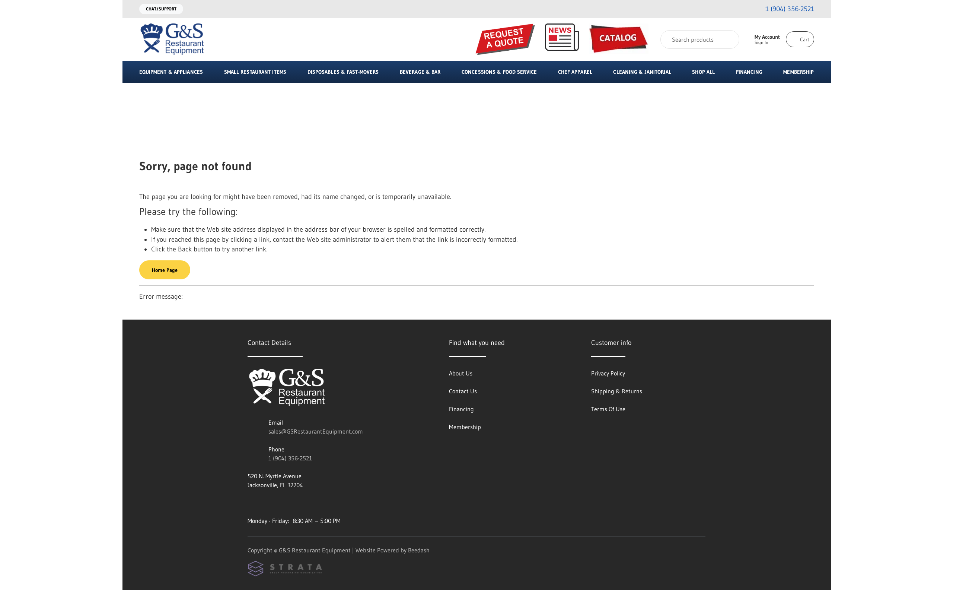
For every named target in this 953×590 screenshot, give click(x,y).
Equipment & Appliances (171, 72)
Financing (749, 72)
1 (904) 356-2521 (290, 458)
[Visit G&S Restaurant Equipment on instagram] (251, 503)
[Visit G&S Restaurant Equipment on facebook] (266, 503)
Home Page (165, 270)
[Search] (728, 39)
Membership (798, 72)
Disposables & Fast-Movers (343, 72)
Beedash (419, 550)
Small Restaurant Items (255, 72)
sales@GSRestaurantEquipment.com (315, 431)
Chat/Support (161, 9)
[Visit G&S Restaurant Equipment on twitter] (282, 503)
